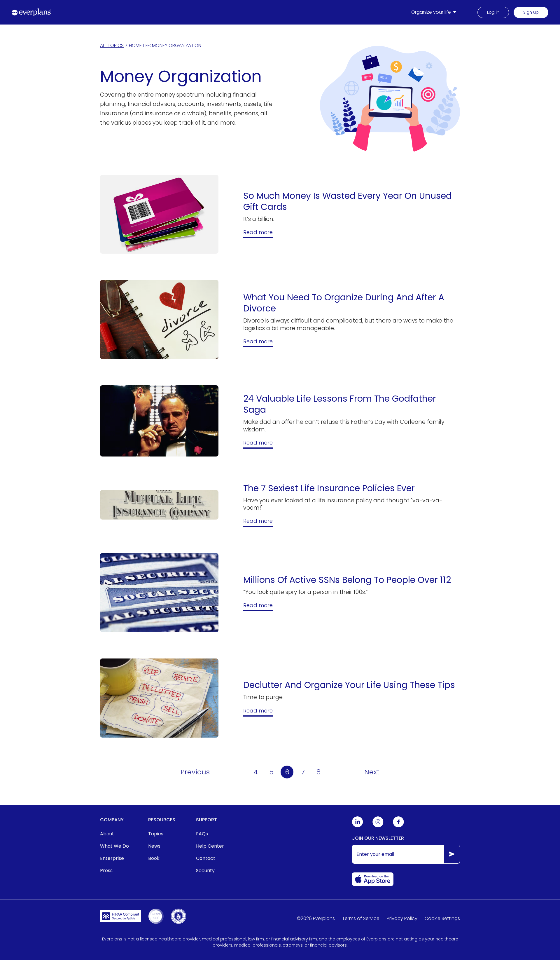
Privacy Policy (402, 918)
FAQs (202, 833)
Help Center (210, 846)
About (107, 833)
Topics (155, 833)
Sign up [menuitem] (531, 12)
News (154, 846)
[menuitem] (435, 12)
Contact (205, 858)
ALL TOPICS (112, 45)
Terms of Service (360, 918)
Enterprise (112, 858)
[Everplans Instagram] (378, 826)
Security (205, 870)
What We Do (114, 846)
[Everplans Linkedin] (357, 826)
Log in (493, 12)
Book (154, 858)
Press (106, 870)
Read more (258, 232)
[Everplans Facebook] (398, 826)
